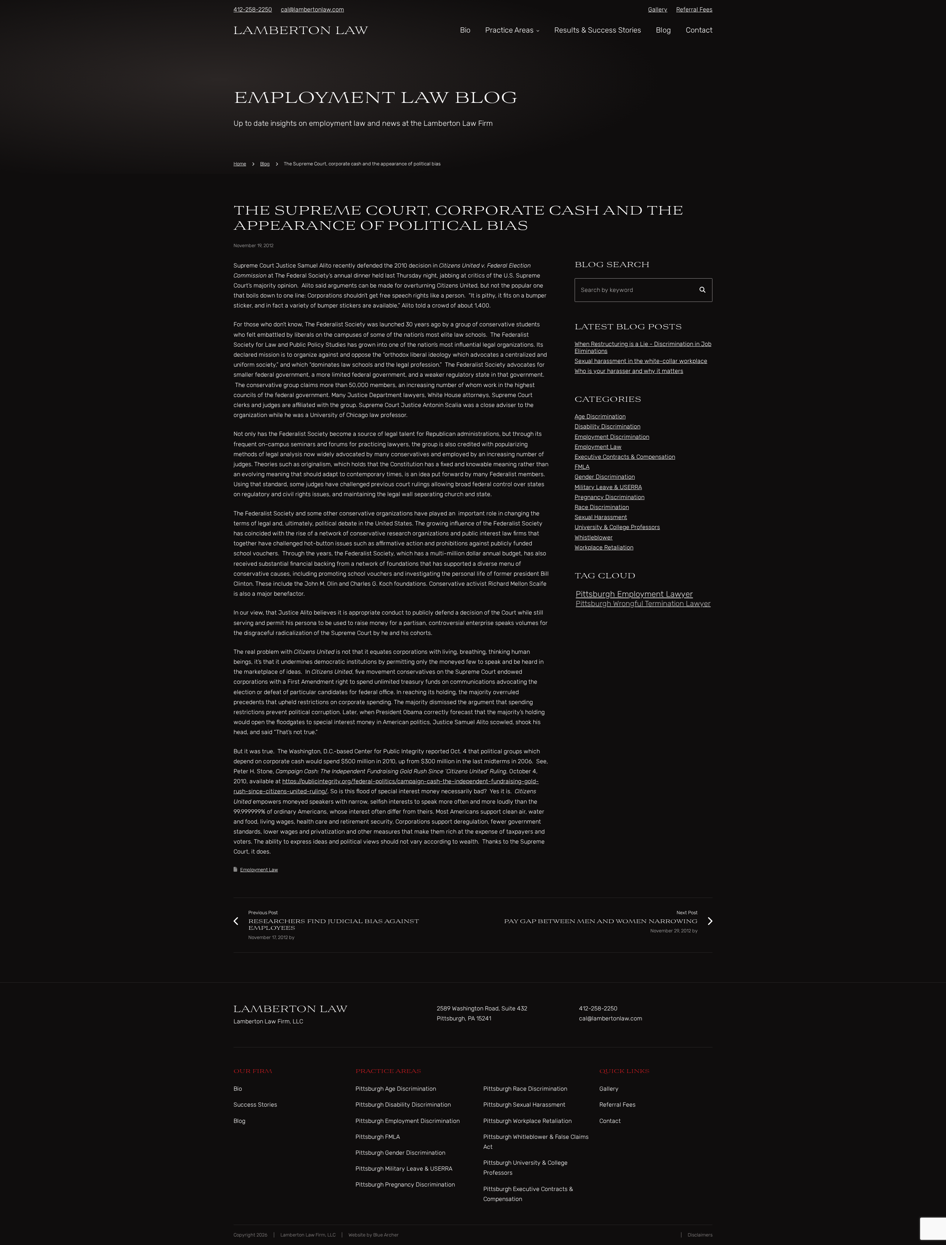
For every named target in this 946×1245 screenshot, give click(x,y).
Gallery (657, 9)
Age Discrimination (600, 416)
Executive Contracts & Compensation (625, 456)
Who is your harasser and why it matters (629, 370)
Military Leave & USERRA (608, 487)
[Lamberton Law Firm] (301, 29)
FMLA (582, 466)
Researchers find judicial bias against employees (333, 925)
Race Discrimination (602, 507)
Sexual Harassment (601, 517)
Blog (663, 30)
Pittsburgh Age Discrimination (395, 1088)
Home (240, 163)
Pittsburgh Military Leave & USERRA (403, 1168)
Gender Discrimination (605, 476)
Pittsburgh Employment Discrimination (407, 1120)
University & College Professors (617, 527)
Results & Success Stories (597, 30)
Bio (465, 30)
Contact (699, 30)
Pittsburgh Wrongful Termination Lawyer (643, 603)
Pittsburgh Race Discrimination (525, 1088)
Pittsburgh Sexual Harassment (524, 1104)
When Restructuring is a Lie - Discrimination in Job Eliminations (643, 347)
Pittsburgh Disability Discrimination (403, 1104)
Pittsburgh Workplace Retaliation (527, 1120)
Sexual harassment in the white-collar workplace (641, 360)
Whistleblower (594, 537)
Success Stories (255, 1104)
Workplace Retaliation (604, 547)
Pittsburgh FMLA (377, 1136)
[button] (537, 30)
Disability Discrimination (607, 426)
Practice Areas (509, 30)
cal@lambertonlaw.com (312, 9)
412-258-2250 (253, 9)
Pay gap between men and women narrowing (601, 921)
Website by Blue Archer (373, 1235)
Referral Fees (694, 9)
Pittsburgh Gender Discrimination (400, 1152)
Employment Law (259, 869)
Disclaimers (700, 1235)
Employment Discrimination (612, 436)
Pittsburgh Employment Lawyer (634, 594)
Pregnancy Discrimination (609, 497)
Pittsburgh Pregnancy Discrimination (405, 1184)
